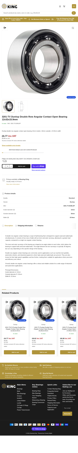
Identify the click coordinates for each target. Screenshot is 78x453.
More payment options (38, 170)
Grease (19, 396)
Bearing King (33, 433)
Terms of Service (52, 405)
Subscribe (67, 413)
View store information (13, 184)
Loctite (19, 403)
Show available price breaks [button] (11, 145)
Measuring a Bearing (38, 400)
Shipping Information (25, 225)
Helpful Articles (52, 395)
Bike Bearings (21, 393)
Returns (40, 225)
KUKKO (19, 398)
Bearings (20, 389)
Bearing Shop (36, 391)
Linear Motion (21, 400)
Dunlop (15, 324)
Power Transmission (23, 410)
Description (9, 225)
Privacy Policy (51, 398)
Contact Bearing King (53, 389)
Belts (18, 391)
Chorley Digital (48, 433)
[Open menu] (74, 6)
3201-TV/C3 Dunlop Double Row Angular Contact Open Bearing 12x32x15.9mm (15, 329)
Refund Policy (51, 400)
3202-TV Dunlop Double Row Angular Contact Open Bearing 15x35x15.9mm (43, 329)
